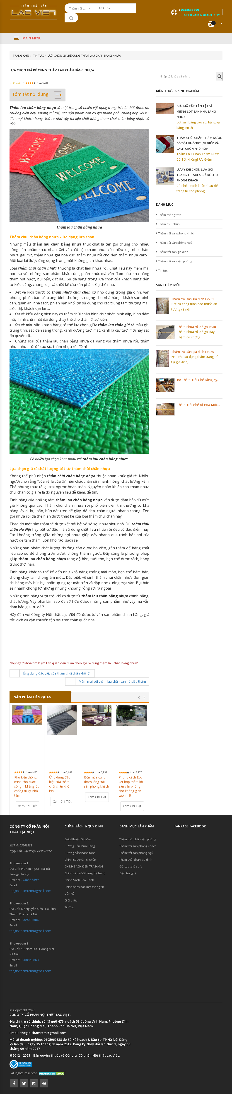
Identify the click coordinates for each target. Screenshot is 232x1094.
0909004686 (30, 920)
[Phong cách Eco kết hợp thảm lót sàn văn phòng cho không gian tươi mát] (131, 715)
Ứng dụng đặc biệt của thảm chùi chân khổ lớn (57, 673)
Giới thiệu (71, 900)
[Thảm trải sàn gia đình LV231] (162, 305)
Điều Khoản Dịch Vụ (78, 839)
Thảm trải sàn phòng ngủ (175, 243)
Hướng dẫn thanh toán (80, 853)
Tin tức (162, 270)
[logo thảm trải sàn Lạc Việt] (34, 12)
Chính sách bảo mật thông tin (84, 887)
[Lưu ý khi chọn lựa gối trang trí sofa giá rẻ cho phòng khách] (165, 176)
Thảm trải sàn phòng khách (176, 233)
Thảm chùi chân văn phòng (137, 839)
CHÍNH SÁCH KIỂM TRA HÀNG (84, 866)
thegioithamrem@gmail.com (199, 15)
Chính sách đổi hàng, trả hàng (85, 873)
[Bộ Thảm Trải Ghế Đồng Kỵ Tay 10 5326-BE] (165, 385)
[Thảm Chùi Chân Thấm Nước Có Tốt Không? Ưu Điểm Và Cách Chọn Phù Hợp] (165, 144)
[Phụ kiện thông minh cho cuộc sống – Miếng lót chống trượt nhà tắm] (27, 715)
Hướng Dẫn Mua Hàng (80, 846)
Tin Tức (69, 907)
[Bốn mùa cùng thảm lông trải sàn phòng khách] (97, 715)
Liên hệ (69, 894)
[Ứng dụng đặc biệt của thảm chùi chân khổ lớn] (62, 720)
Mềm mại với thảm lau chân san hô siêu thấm (112, 681)
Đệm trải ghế (127, 873)
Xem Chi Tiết (27, 806)
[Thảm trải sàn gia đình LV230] (162, 358)
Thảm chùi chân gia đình (135, 860)
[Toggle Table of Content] (56, 95)
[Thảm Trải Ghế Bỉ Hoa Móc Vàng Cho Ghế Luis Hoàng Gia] (165, 409)
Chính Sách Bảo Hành (79, 880)
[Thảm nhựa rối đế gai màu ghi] (165, 332)
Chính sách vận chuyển (80, 860)
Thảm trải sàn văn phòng (175, 261)
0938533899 (190, 9)
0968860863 (30, 960)
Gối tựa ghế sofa (130, 866)
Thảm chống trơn (169, 215)
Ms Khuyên (16, 83)
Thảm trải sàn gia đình (173, 252)
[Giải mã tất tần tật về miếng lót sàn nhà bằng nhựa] (165, 108)
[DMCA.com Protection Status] (52, 1073)
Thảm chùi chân (169, 224)
